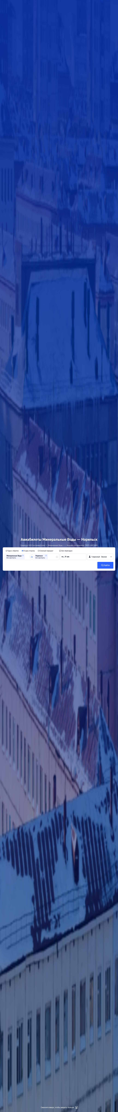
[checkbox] (65, 551)
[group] (18, 557)
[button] (93, 4)
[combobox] (26, 556)
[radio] (12, 551)
